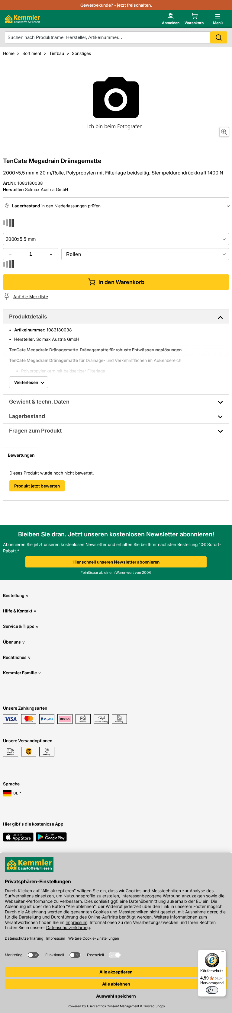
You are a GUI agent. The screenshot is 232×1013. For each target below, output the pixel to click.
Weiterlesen (26, 382)
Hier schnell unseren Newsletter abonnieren (116, 561)
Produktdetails (28, 316)
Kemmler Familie (22, 672)
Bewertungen (21, 455)
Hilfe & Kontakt (19, 610)
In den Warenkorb (121, 282)
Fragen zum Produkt (35, 430)
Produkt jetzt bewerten (37, 485)
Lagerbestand (27, 416)
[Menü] (222, 953)
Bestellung (15, 595)
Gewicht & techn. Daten (39, 401)
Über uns (14, 641)
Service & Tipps (20, 626)
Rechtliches (17, 657)
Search (218, 37)
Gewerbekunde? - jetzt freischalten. (116, 5)
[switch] (212, 990)
